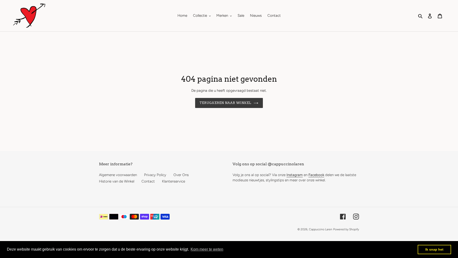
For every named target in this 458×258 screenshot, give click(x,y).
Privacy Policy (155, 175)
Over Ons (181, 175)
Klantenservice (173, 181)
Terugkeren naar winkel (225, 103)
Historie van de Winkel (116, 181)
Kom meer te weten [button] (207, 249)
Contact (148, 181)
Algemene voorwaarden (118, 175)
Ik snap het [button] (434, 249)
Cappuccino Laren (320, 229)
